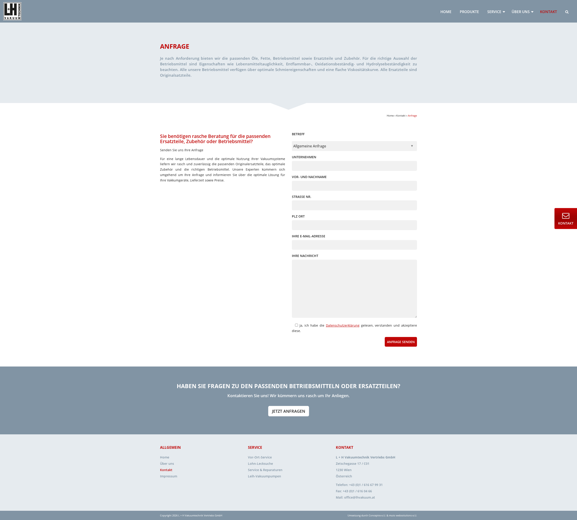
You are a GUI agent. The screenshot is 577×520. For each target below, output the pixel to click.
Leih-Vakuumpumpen (264, 476)
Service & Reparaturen (265, 470)
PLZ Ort (298, 216)
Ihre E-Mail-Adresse (308, 236)
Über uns (521, 11)
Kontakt (548, 11)
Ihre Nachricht (305, 256)
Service (494, 11)
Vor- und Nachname (309, 177)
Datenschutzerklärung (342, 325)
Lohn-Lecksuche (260, 463)
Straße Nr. (301, 197)
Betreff (298, 134)
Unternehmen (304, 157)
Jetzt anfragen (288, 411)
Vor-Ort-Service (260, 457)
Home (445, 11)
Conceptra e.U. (377, 515)
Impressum (168, 476)
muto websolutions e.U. (403, 515)
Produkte (469, 11)
